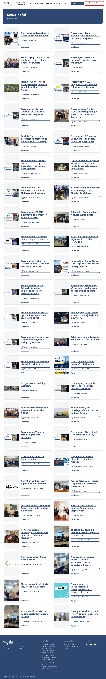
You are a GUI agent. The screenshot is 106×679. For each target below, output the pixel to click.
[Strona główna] (27, 3)
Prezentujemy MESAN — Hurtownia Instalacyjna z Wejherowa (83, 60)
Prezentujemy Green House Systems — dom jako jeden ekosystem (84, 315)
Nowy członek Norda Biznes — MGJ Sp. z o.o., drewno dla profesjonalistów (85, 264)
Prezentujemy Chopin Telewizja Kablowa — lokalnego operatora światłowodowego (32, 289)
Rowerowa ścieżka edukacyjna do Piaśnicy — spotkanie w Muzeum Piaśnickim (34, 534)
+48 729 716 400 (47, 652)
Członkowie (39, 3)
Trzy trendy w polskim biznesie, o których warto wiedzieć (83, 459)
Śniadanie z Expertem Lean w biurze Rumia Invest (84, 213)
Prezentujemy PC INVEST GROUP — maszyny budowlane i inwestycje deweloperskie (33, 164)
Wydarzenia (58, 3)
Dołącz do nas (77, 3)
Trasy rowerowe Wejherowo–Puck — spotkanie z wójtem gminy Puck (35, 508)
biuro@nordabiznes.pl (49, 650)
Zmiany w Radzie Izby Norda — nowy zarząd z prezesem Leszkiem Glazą (85, 614)
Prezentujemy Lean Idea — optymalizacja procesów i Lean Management (34, 315)
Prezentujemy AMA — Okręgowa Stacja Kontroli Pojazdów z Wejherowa (84, 84)
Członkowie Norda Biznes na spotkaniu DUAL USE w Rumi (85, 338)
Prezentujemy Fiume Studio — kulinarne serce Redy (84, 433)
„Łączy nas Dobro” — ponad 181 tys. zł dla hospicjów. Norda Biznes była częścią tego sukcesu (85, 164)
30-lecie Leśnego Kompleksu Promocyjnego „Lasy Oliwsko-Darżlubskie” (85, 190)
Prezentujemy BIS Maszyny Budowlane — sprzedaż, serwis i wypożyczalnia (84, 139)
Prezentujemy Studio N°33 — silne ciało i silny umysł (35, 363)
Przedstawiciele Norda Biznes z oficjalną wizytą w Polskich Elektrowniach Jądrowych (84, 113)
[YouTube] (95, 644)
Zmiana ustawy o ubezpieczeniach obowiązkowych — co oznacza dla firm (81, 588)
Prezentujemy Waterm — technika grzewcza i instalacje (33, 435)
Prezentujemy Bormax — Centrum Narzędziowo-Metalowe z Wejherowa (33, 112)
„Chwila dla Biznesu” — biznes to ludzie (32, 458)
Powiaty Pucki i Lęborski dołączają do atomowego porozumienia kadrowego (34, 139)
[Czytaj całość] (11, 38)
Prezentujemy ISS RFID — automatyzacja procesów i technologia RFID (34, 215)
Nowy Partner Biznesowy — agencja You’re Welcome (34, 482)
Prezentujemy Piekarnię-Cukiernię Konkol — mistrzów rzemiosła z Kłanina (35, 264)
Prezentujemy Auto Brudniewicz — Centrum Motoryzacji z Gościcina (33, 190)
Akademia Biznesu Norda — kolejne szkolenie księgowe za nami (35, 614)
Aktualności (48, 3)
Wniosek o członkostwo (71, 646)
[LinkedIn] (87, 644)
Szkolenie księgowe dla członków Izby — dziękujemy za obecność (85, 533)
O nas (32, 3)
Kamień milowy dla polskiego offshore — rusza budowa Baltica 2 (84, 410)
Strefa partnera (69, 644)
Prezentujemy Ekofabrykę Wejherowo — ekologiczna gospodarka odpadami (84, 288)
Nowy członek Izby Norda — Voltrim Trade (35, 558)
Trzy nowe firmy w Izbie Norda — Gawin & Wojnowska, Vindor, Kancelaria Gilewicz (82, 561)
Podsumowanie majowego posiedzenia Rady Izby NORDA (34, 410)
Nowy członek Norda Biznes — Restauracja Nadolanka (35, 34)
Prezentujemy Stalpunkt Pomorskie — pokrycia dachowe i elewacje (83, 386)
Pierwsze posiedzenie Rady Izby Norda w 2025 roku (34, 585)
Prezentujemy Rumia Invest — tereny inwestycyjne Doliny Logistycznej (35, 340)
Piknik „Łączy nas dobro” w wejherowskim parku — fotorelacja (84, 239)
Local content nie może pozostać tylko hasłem (82, 363)
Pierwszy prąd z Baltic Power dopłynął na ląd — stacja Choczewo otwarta (35, 60)
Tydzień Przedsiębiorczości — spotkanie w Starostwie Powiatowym (84, 484)
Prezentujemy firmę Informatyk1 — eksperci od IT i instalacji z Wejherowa (85, 36)
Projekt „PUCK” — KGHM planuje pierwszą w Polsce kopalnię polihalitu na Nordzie (34, 85)
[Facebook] (91, 644)
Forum (66, 648)
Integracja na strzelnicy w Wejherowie (34, 384)
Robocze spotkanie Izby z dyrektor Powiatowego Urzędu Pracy (83, 508)
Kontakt (66, 3)
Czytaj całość (25, 47)
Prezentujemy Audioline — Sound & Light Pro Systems (34, 238)
